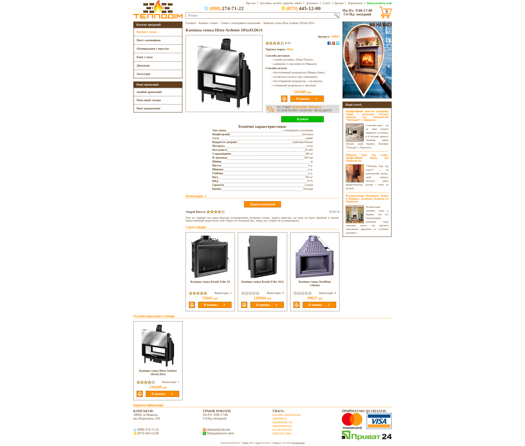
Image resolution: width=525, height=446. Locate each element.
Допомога (312, 3)
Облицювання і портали (153, 48)
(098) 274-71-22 (148, 429)
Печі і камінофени (149, 40)
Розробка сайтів (298, 443)
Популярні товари (149, 100)
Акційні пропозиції (149, 92)
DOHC (246, 443)
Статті (326, 3)
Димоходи (143, 65)
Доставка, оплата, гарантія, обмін (281, 3)
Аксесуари (143, 73)
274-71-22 (226, 8)
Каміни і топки (146, 31)
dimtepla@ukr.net (218, 429)
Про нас (251, 3)
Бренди (339, 3)
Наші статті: (354, 104)
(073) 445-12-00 (148, 433)
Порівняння (355, 3)
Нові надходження (148, 108)
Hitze (290, 49)
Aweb (258, 443)
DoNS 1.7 (277, 443)
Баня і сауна (145, 57)
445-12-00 (303, 8)
